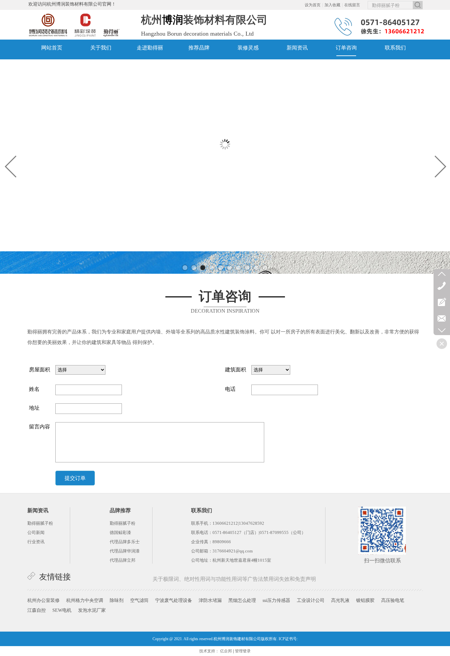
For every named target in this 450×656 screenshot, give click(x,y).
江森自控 (36, 610)
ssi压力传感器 (276, 600)
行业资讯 (35, 541)
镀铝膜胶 (365, 600)
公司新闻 (35, 532)
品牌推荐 (120, 510)
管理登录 (243, 651)
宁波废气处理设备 (173, 600)
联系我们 (201, 510)
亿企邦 (226, 651)
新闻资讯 (37, 510)
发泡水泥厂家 (92, 610)
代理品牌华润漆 (125, 550)
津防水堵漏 (210, 600)
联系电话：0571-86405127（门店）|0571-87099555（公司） (248, 532)
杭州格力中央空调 (84, 600)
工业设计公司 (310, 600)
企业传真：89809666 (211, 541)
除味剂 (117, 600)
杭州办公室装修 (43, 600)
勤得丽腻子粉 (122, 523)
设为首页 (313, 5)
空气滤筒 (139, 600)
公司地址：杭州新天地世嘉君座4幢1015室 (231, 560)
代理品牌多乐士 (125, 541)
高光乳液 (340, 600)
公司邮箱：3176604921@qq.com (222, 550)
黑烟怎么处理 (242, 600)
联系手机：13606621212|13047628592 (227, 523)
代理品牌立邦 (122, 560)
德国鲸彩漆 (120, 532)
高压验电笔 (392, 600)
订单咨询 (225, 296)
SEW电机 (61, 610)
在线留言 (352, 5)
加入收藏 (332, 5)
